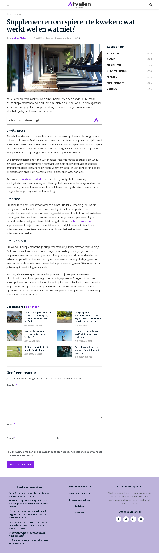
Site (59, 438)
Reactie (12, 384)
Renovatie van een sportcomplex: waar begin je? (35, 334)
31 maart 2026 (32, 341)
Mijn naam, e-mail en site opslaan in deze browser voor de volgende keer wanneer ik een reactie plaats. (56, 453)
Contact (79, 512)
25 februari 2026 (84, 341)
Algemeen (113, 53)
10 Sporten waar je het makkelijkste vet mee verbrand (86, 334)
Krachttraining (117, 71)
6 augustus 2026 (34, 325)
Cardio (111, 59)
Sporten (17, 14)
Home (9, 14)
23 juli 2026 (81, 325)
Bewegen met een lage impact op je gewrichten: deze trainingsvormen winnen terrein (28, 525)
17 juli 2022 (37, 38)
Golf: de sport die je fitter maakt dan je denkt (37, 349)
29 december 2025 (34, 354)
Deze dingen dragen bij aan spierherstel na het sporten (87, 350)
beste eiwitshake (32, 179)
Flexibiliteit (114, 65)
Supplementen (63, 38)
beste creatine (82, 221)
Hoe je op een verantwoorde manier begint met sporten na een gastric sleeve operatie (88, 317)
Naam (11, 424)
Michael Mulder (19, 38)
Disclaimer (79, 506)
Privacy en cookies (79, 499)
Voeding (112, 88)
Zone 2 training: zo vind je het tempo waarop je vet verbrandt (29, 494)
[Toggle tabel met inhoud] (96, 120)
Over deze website (79, 493)
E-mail (11, 438)
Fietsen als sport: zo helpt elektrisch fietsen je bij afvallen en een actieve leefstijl (38, 317)
